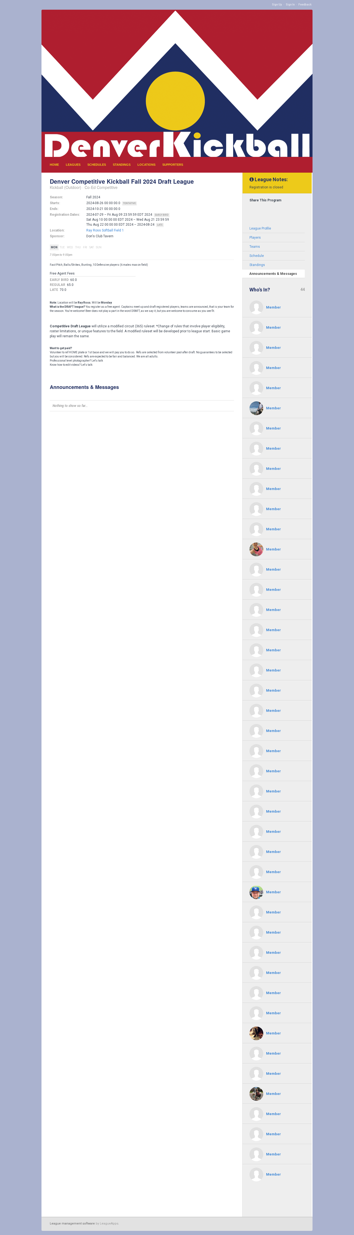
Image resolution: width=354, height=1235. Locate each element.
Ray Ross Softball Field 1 (105, 230)
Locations (146, 164)
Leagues (73, 164)
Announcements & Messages (273, 274)
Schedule (256, 256)
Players (255, 237)
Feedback (305, 4)
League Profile (260, 228)
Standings (122, 164)
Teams (254, 247)
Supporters (172, 164)
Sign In (290, 4)
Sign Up (277, 4)
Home (54, 164)
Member (273, 307)
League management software (72, 1223)
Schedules (96, 164)
